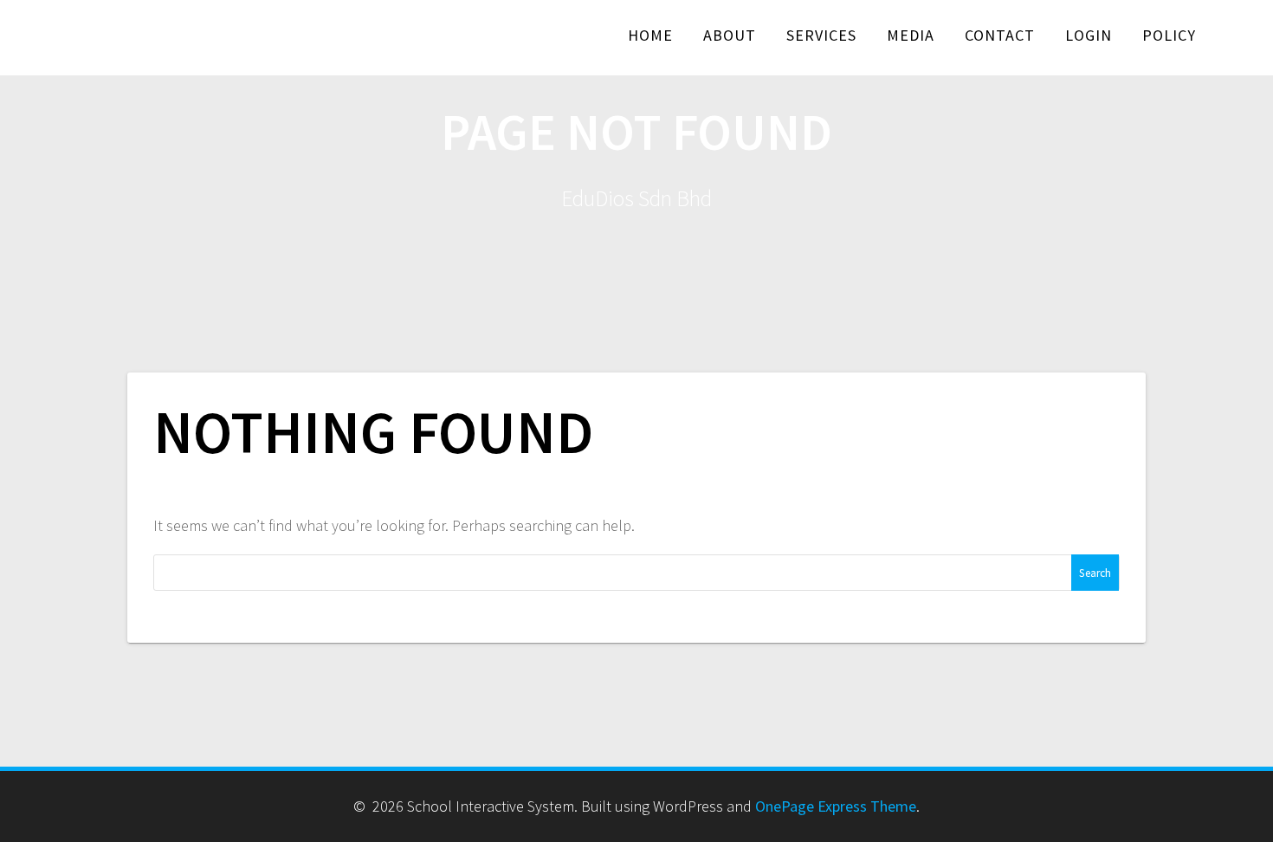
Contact (1000, 35)
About (729, 35)
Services (821, 35)
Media (910, 35)
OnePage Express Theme (835, 806)
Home (650, 35)
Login (1088, 35)
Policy (1169, 35)
